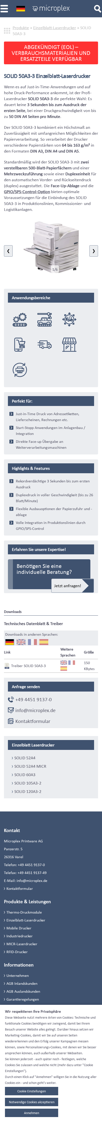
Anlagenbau (20, 319)
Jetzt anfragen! (67, 585)
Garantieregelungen (22, 999)
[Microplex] (51, 8)
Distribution (44, 345)
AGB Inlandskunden (21, 983)
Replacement (20, 370)
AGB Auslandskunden (23, 991)
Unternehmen (17, 975)
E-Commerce (20, 345)
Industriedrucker (19, 936)
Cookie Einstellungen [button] (31, 1091)
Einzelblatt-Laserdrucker (54, 27)
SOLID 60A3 (24, 774)
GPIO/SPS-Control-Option (27, 191)
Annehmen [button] (31, 1113)
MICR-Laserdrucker (21, 944)
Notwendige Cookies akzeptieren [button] (31, 1102)
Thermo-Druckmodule (24, 912)
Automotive (44, 319)
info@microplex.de (35, 710)
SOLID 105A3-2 (27, 783)
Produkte (21, 27)
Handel (69, 345)
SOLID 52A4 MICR (30, 766)
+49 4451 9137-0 (33, 699)
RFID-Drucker (17, 951)
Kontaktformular (32, 721)
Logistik (69, 319)
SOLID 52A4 (24, 758)
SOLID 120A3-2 (27, 791)
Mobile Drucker (18, 928)
